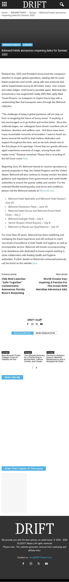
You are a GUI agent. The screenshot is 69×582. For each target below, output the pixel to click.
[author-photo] (34, 308)
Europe (32, 12)
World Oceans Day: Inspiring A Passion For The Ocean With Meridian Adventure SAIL (51, 284)
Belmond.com (47, 190)
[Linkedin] (35, 63)
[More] (51, 63)
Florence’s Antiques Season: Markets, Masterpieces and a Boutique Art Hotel (56, 358)
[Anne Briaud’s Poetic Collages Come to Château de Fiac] (12, 346)
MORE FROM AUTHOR (45, 333)
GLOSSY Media (25, 543)
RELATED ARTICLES (22, 333)
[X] (12, 63)
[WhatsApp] (28, 63)
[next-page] (36, 368)
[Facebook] (5, 63)
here (25, 158)
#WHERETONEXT (18, 12)
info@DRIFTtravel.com (40, 557)
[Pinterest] (20, 63)
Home (5, 12)
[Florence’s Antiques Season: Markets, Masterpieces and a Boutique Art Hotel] (57, 346)
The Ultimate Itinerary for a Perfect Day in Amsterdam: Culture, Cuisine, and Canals (34, 358)
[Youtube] (41, 324)
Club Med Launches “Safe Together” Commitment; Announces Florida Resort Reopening (14, 285)
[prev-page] (32, 368)
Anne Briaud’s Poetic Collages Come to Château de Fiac (11, 357)
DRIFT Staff (34, 319)
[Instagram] (32, 324)
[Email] (43, 63)
